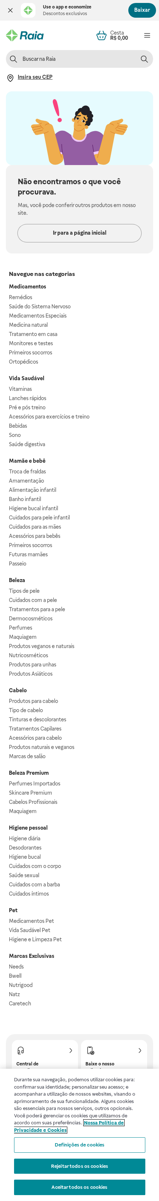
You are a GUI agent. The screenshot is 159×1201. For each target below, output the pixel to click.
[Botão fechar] (10, 10)
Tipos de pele (24, 591)
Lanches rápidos (27, 398)
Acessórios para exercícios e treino (49, 417)
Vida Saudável (26, 378)
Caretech (20, 1003)
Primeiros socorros (30, 353)
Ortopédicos (23, 362)
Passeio (17, 564)
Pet (13, 910)
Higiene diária (24, 838)
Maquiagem (23, 637)
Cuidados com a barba (34, 884)
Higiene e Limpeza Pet (35, 939)
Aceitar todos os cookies (79, 1187)
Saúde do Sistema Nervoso (40, 306)
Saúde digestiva (27, 444)
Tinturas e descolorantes (37, 719)
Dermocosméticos (31, 618)
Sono (15, 435)
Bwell (15, 976)
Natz (14, 994)
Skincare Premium (30, 793)
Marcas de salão (27, 756)
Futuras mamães (28, 554)
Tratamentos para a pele (37, 609)
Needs (16, 967)
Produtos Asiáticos (31, 674)
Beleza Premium (29, 773)
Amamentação (26, 481)
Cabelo (18, 690)
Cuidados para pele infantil (39, 518)
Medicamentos (27, 287)
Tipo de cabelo (26, 710)
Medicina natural (28, 325)
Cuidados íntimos (29, 894)
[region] (79, 1135)
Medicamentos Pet (31, 921)
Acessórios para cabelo (35, 738)
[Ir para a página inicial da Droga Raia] (25, 35)
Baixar (142, 10)
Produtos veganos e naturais (41, 646)
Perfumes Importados (34, 784)
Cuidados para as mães (35, 527)
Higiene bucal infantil (33, 508)
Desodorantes (25, 848)
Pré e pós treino (27, 407)
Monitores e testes (31, 343)
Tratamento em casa (33, 334)
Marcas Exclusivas (31, 956)
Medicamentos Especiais (38, 316)
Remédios (20, 297)
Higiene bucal (25, 857)
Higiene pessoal (28, 828)
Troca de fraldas (27, 472)
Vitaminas (20, 389)
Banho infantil (25, 499)
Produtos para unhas (32, 665)
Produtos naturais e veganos (41, 747)
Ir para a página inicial (79, 233)
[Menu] (147, 35)
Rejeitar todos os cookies (79, 1166)
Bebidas (18, 426)
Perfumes (20, 628)
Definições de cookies (80, 1145)
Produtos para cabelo (33, 701)
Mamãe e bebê (27, 461)
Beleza (17, 580)
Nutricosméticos (28, 655)
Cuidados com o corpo (35, 866)
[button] (10, 10)
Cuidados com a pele (33, 600)
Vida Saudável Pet (29, 930)
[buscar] (144, 59)
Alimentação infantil (32, 490)
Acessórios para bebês (34, 536)
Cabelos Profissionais (33, 802)
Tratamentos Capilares (35, 729)
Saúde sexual (24, 875)
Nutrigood (21, 985)
